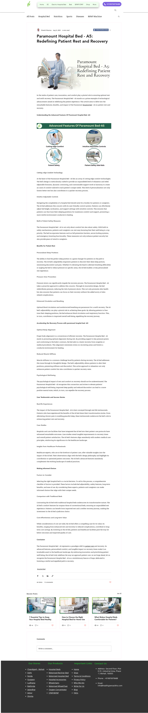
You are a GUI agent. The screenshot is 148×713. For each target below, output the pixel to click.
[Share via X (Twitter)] (43, 576)
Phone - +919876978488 (108, 678)
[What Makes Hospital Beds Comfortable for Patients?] (106, 605)
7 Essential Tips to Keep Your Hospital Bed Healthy (40, 618)
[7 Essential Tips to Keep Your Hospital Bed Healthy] (41, 605)
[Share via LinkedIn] (48, 576)
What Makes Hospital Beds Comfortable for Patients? (106, 618)
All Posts (30, 16)
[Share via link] (52, 576)
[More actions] (110, 30)
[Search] (115, 10)
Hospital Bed (44, 16)
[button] (119, 16)
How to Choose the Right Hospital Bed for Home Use (73, 618)
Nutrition (58, 16)
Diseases (80, 16)
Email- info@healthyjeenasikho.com (110, 684)
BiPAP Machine (95, 16)
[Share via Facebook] (38, 576)
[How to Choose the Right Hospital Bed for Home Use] (74, 605)
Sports (69, 16)
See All (119, 593)
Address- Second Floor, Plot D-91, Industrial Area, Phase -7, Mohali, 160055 (109, 671)
